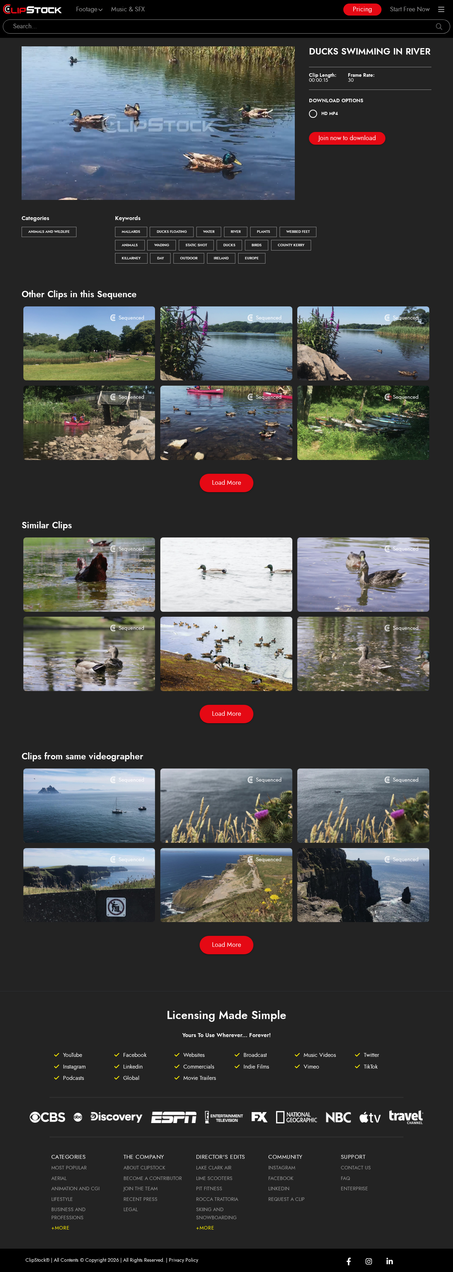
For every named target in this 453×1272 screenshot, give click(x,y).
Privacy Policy (183, 1260)
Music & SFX (128, 9)
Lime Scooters (214, 1178)
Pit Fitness (209, 1188)
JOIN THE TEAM (140, 1188)
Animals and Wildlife (49, 232)
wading (161, 245)
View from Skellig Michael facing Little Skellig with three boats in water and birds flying (78, 827)
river (236, 232)
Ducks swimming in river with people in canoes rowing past (215, 445)
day (160, 258)
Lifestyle (62, 1199)
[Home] (32, 9)
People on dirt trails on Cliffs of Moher (215, 907)
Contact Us (356, 1167)
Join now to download (347, 138)
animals (130, 245)
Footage (86, 9)
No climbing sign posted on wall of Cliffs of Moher (78, 908)
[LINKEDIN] (389, 1261)
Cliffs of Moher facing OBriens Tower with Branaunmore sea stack (352, 907)
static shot (196, 245)
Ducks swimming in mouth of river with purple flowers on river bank (352, 365)
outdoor (188, 258)
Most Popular (69, 1167)
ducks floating (172, 232)
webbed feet (298, 232)
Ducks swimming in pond (66, 676)
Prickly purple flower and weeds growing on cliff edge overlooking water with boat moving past (215, 827)
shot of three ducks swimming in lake (215, 596)
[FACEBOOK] (348, 1261)
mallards (131, 232)
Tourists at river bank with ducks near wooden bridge (78, 365)
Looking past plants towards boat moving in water (352, 827)
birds (257, 245)
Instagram (281, 1167)
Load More (226, 483)
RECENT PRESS (140, 1199)
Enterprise (354, 1188)
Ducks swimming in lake (339, 596)
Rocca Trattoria (217, 1199)
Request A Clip (286, 1199)
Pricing (362, 9)
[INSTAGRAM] (369, 1261)
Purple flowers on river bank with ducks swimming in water (215, 365)
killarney (131, 258)
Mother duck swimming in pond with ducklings (352, 676)
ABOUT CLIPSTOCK (144, 1167)
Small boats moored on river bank (352, 445)
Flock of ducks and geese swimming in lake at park (215, 676)
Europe (252, 258)
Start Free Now (410, 9)
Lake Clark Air (213, 1167)
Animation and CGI (75, 1188)
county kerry (291, 245)
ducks (229, 245)
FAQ (345, 1178)
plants (263, 232)
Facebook (280, 1178)
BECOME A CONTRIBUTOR (153, 1178)
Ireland (221, 258)
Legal (131, 1209)
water (208, 232)
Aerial (59, 1178)
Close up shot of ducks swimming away (78, 596)
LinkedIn (278, 1188)
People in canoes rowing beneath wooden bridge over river (78, 445)
